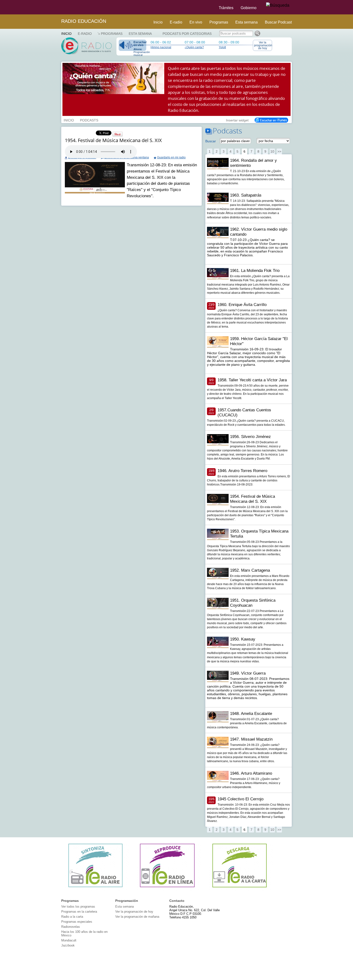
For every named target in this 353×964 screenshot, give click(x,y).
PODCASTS (89, 119)
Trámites (226, 8)
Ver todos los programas (78, 906)
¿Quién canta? (194, 47)
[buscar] (277, 5)
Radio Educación (83, 21)
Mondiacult (68, 940)
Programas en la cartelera (79, 911)
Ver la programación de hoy (263, 45)
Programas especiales (76, 921)
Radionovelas (70, 926)
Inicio (158, 22)
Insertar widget (237, 119)
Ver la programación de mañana (137, 916)
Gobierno (248, 8)
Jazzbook (68, 945)
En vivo (195, 22)
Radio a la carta (72, 916)
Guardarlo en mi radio (171, 157)
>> (279, 151)
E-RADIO (85, 34)
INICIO (69, 119)
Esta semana (246, 22)
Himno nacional (161, 47)
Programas (218, 22)
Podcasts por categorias (187, 34)
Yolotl (222, 47)
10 (272, 151)
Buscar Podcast (278, 22)
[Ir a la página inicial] (58, 7)
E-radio (176, 22)
